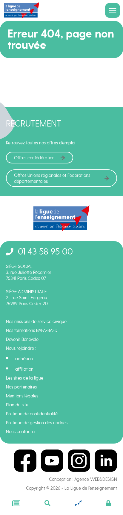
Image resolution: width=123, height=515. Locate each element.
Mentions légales (22, 396)
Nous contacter (21, 431)
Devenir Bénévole (22, 339)
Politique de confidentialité (32, 413)
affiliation (24, 369)
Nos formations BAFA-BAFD (32, 330)
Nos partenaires (21, 387)
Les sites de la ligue (24, 378)
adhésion (24, 358)
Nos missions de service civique (36, 321)
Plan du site (17, 405)
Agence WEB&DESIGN (95, 479)
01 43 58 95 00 (45, 251)
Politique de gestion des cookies (36, 422)
